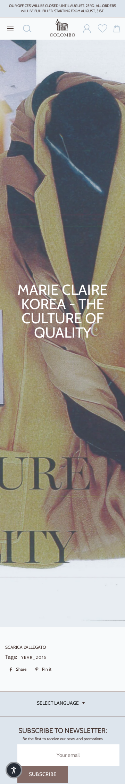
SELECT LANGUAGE (58, 703)
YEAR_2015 (34, 657)
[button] (14, 770)
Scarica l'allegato (25, 647)
